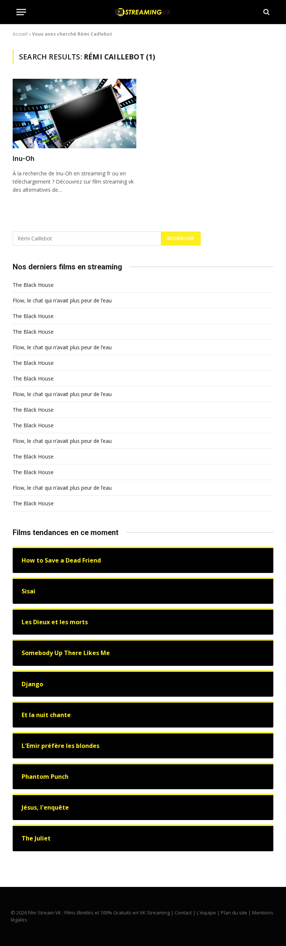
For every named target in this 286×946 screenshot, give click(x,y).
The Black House (33, 284)
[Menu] (21, 12)
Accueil (20, 34)
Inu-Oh (24, 158)
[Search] (266, 12)
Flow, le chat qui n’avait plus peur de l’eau (62, 300)
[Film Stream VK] (143, 12)
